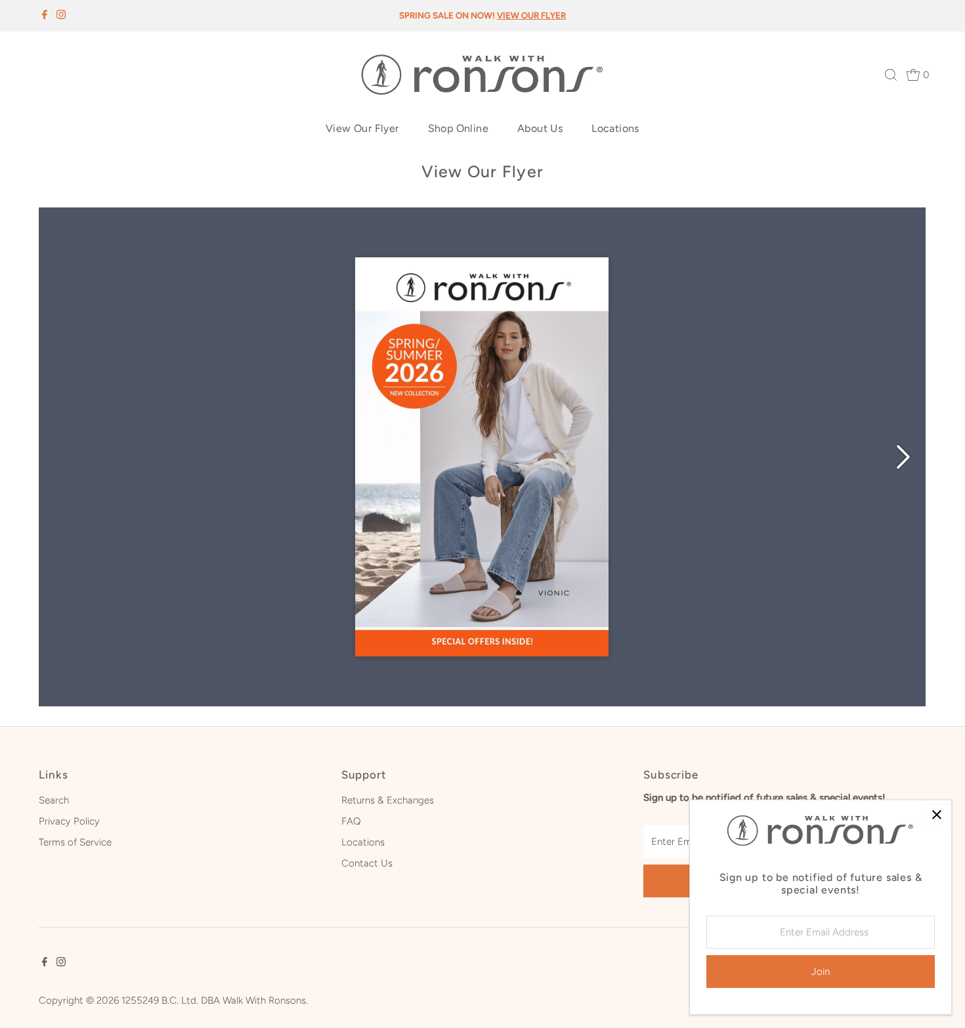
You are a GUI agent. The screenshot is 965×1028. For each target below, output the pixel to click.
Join (820, 971)
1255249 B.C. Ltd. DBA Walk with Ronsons (213, 1000)
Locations (615, 128)
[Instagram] (61, 16)
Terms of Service (75, 842)
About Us (540, 128)
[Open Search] (891, 75)
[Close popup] (936, 814)
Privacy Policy (69, 821)
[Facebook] (45, 16)
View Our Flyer (362, 128)
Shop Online (458, 128)
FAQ (351, 821)
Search (54, 800)
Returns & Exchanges (387, 800)
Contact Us (367, 863)
